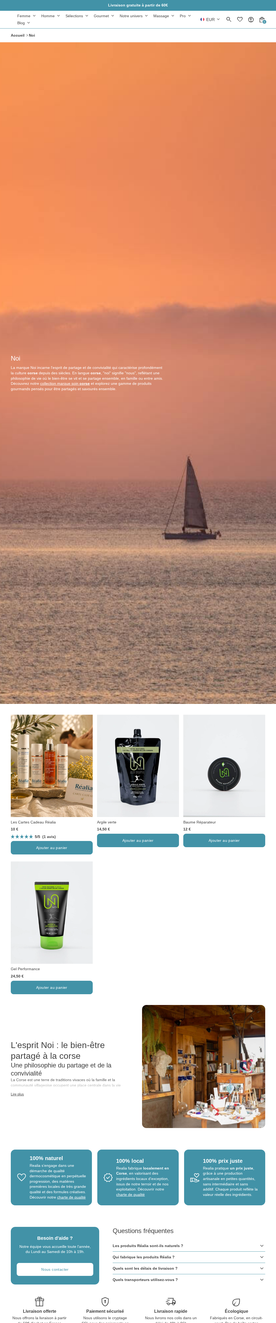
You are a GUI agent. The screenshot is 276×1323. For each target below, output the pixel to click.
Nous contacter (55, 1269)
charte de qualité (71, 1197)
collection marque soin (65, 383)
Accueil (18, 35)
